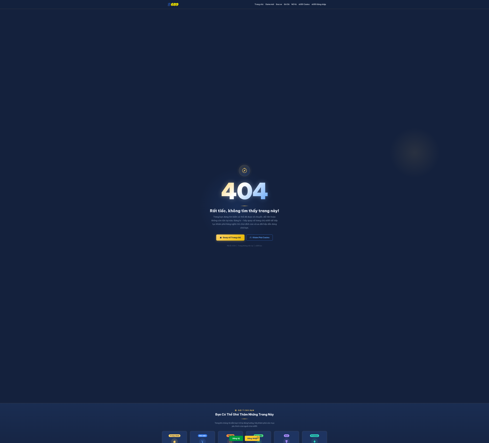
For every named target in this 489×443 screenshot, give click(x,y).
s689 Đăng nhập (319, 4)
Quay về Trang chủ (232, 237)
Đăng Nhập (252, 438)
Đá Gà (286, 4)
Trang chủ (259, 4)
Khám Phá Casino (261, 237)
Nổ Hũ (294, 4)
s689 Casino (304, 4)
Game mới (269, 4)
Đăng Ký (236, 438)
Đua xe (279, 4)
